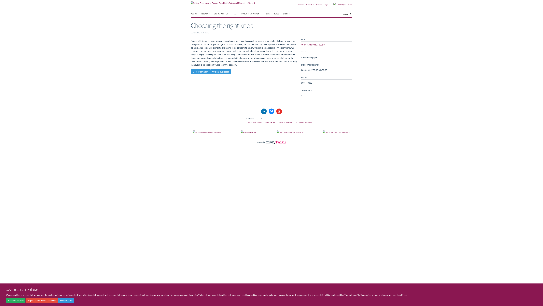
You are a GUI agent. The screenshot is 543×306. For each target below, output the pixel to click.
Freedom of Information (254, 122)
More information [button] (200, 71)
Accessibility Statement (304, 122)
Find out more (66, 300)
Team (234, 13)
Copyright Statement (286, 122)
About (194, 13)
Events (286, 13)
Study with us (221, 13)
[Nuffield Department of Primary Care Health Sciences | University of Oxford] (223, 2)
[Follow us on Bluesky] (272, 111)
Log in (326, 5)
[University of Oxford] (340, 4)
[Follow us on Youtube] (279, 111)
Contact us (310, 5)
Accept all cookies (16, 300)
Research (205, 13)
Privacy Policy (270, 122)
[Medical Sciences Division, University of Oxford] (216, 117)
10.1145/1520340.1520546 (313, 44)
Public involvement (251, 13)
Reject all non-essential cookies (42, 300)
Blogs (276, 13)
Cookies (301, 5)
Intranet (319, 5)
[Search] (350, 14)
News (267, 13)
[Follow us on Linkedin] (264, 111)
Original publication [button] (220, 71)
